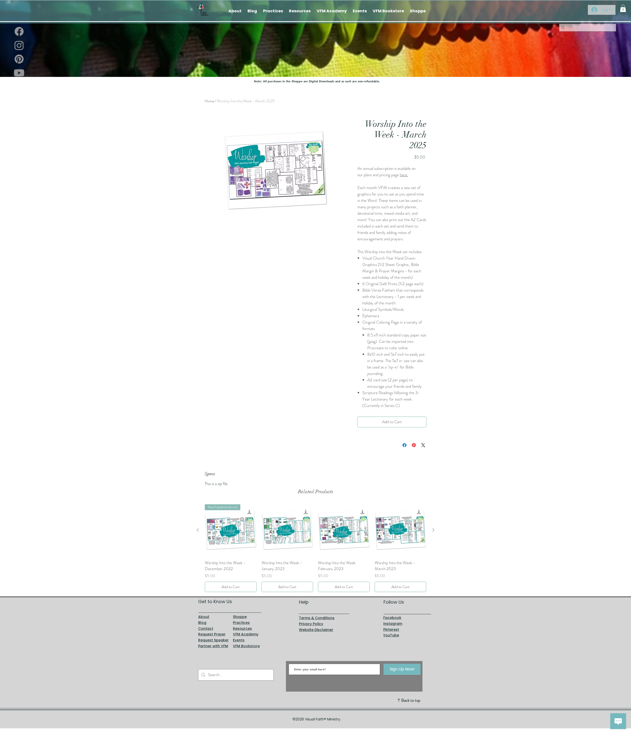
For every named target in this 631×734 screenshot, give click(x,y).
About (203, 616)
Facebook (392, 617)
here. (404, 175)
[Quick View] (287, 530)
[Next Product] (433, 530)
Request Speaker (213, 640)
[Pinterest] (19, 59)
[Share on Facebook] (404, 445)
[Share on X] (423, 445)
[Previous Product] (198, 530)
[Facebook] (19, 31)
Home (209, 101)
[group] (315, 548)
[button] (623, 8)
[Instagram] (19, 45)
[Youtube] (19, 73)
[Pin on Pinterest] (414, 445)
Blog (202, 622)
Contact (205, 628)
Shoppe (240, 616)
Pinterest (391, 629)
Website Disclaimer (316, 629)
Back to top (410, 700)
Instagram (392, 623)
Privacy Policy (311, 623)
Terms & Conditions (316, 617)
